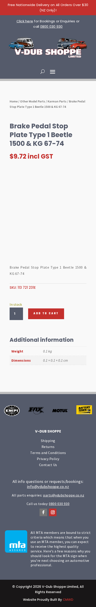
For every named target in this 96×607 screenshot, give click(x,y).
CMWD (68, 599)
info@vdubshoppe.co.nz (48, 486)
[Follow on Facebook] (43, 512)
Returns (48, 446)
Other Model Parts (32, 101)
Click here (25, 21)
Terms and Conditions (48, 452)
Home (14, 101)
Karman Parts (57, 101)
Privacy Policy (48, 458)
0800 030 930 (51, 26)
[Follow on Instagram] (52, 512)
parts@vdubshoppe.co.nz (63, 495)
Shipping (48, 440)
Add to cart (46, 313)
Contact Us (48, 465)
